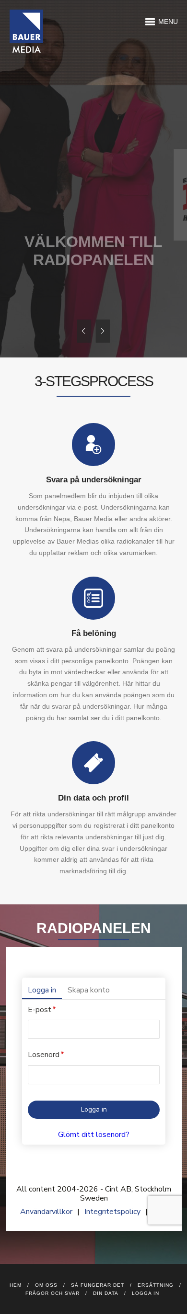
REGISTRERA (124, 298)
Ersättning (156, 1285)
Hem (16, 1285)
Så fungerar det (97, 1285)
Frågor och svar (52, 1293)
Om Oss (46, 1285)
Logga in (145, 1293)
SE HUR (53, 290)
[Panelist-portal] (94, 1089)
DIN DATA (105, 1293)
